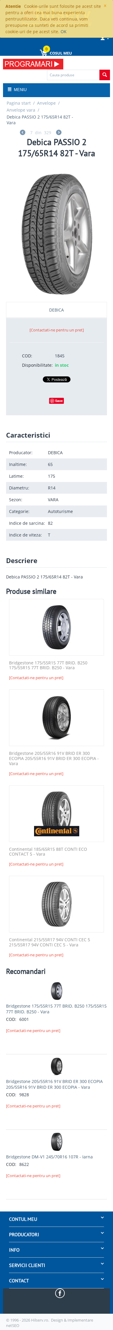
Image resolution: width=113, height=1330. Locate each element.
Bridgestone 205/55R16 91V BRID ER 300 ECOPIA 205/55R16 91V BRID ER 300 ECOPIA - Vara (54, 758)
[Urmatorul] (58, 133)
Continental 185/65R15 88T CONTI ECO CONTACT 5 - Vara (48, 852)
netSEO (12, 1325)
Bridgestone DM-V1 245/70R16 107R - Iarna (49, 1157)
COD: (27, 356)
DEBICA (56, 310)
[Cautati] (104, 75)
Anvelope (46, 103)
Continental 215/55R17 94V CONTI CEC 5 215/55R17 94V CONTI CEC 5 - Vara (49, 942)
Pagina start (19, 103)
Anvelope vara (21, 110)
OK (64, 31)
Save (59, 400)
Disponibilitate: (36, 365)
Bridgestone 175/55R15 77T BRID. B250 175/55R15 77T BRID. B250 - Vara (48, 665)
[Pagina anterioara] (22, 133)
